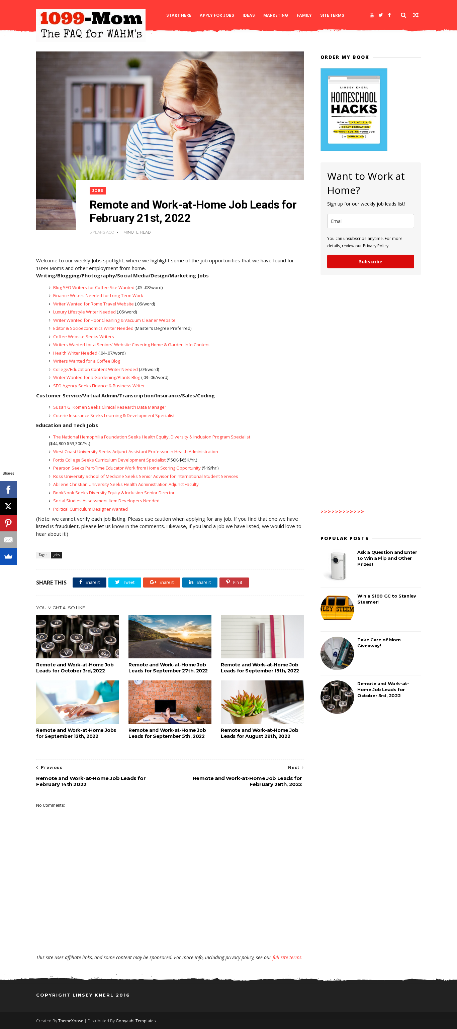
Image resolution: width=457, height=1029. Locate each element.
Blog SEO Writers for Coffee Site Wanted (93, 287)
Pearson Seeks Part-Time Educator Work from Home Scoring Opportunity (127, 468)
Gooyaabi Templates (136, 1021)
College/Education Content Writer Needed (95, 369)
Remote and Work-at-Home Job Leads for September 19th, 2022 (260, 668)
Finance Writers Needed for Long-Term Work (97, 295)
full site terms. (288, 957)
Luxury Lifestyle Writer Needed (84, 312)
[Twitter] (381, 15)
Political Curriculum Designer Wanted (90, 509)
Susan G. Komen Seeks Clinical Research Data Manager (109, 407)
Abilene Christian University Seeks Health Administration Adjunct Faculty (125, 484)
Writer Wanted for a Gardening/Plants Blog (96, 377)
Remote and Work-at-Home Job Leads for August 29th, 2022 (259, 733)
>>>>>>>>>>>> (343, 511)
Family (304, 15)
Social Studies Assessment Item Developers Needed (106, 501)
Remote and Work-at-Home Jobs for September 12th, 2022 (76, 733)
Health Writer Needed (75, 353)
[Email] (8, 539)
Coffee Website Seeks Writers (83, 337)
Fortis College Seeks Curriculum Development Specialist (109, 460)
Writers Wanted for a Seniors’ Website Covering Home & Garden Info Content (131, 345)
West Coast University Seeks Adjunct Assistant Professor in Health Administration (135, 451)
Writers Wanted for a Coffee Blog (86, 361)
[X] (8, 506)
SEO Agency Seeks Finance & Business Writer (98, 386)
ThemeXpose (70, 1021)
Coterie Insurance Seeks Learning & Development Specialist (113, 415)
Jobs (97, 190)
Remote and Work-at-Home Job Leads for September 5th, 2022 (167, 733)
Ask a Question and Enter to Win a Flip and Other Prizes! (387, 558)
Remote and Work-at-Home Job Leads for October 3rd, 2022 (74, 668)
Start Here (178, 15)
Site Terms (332, 15)
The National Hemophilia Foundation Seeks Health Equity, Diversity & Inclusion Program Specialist (151, 437)
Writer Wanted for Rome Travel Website (93, 304)
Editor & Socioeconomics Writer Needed (93, 328)
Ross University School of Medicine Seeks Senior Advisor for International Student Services (145, 476)
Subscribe (370, 261)
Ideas (249, 15)
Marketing (275, 15)
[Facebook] (389, 15)
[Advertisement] (170, 935)
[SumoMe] (8, 556)
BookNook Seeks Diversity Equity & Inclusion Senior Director (113, 493)
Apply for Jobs (217, 15)
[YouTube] (372, 15)
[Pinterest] (8, 523)
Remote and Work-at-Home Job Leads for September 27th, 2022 (168, 668)
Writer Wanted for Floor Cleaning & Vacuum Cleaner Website (114, 320)
